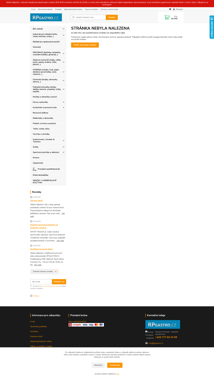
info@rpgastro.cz (156, 343)
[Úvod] (49, 17)
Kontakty (58, 9)
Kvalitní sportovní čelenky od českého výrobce (44, 226)
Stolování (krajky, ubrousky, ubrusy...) (45, 80)
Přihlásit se (59, 281)
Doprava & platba (91, 9)
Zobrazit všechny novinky (43, 271)
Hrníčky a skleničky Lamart (45, 97)
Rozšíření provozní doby (41, 249)
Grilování (37, 47)
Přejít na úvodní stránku (85, 45)
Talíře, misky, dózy (41, 129)
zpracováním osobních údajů (50, 286)
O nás (33, 9)
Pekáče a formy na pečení (44, 123)
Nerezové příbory (40, 113)
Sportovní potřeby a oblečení (46, 152)
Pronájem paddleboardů (49, 169)
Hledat (111, 17)
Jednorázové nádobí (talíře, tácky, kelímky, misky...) (45, 35)
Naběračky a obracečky (43, 118)
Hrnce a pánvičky (40, 102)
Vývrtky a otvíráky (41, 134)
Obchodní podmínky (45, 9)
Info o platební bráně (77, 321)
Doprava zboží (36, 336)
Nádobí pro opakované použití (46, 41)
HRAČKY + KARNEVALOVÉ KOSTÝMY (44, 181)
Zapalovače (38, 163)
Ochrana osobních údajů (109, 9)
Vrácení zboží (36, 200)
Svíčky (35, 147)
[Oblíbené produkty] (170, 9)
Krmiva (36, 157)
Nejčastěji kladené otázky (73, 9)
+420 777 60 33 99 (166, 337)
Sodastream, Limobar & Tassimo (43, 140)
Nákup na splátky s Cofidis (41, 346)
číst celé (60, 240)
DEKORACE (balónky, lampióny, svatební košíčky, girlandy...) (47, 53)
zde (117, 374)
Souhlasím (115, 365)
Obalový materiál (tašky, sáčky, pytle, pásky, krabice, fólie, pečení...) (47, 62)
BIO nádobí (38, 29)
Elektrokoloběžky (40, 175)
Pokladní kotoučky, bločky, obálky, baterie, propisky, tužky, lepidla (47, 89)
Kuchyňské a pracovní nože (45, 107)
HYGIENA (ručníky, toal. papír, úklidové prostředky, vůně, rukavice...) (46, 71)
